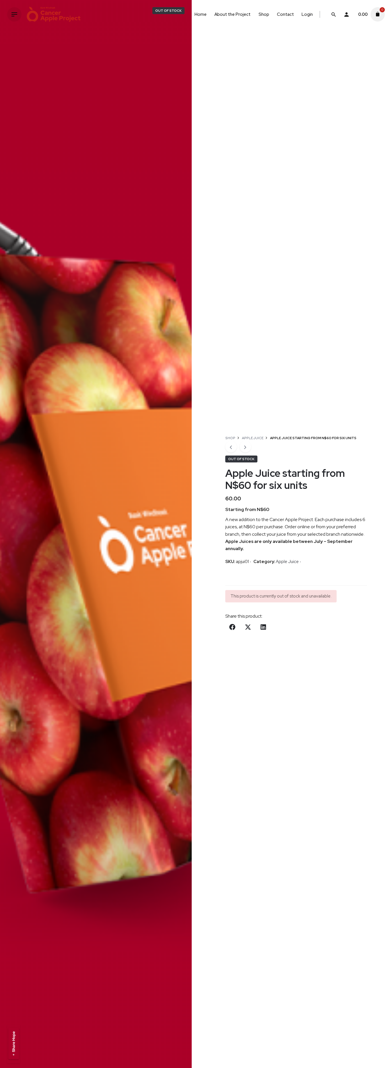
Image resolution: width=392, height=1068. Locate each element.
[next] (245, 446)
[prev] (231, 446)
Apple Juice (287, 561)
